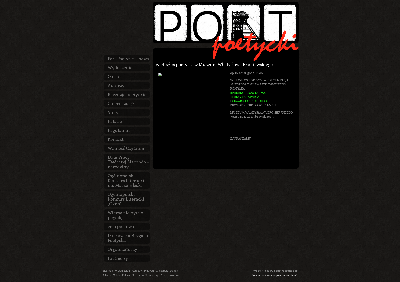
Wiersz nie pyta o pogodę (125, 215)
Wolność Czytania (126, 148)
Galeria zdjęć (121, 103)
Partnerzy (118, 258)
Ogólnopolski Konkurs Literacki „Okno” (126, 198)
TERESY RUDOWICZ (244, 97)
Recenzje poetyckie (127, 94)
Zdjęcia (106, 275)
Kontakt (116, 139)
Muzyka (149, 270)
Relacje (115, 121)
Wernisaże (162, 270)
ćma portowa (121, 226)
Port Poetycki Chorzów (226, 22)
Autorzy (116, 85)
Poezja (174, 270)
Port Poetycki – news (128, 58)
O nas (113, 76)
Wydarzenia (120, 67)
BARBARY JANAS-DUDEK (248, 92)
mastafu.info (291, 275)
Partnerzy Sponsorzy (145, 275)
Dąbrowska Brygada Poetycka (128, 237)
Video (113, 112)
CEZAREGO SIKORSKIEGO (250, 101)
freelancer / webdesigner (266, 275)
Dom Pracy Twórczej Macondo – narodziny (128, 161)
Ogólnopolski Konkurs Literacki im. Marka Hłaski (126, 180)
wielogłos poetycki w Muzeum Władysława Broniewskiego (214, 64)
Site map (107, 270)
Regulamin (119, 130)
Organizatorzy (122, 249)
